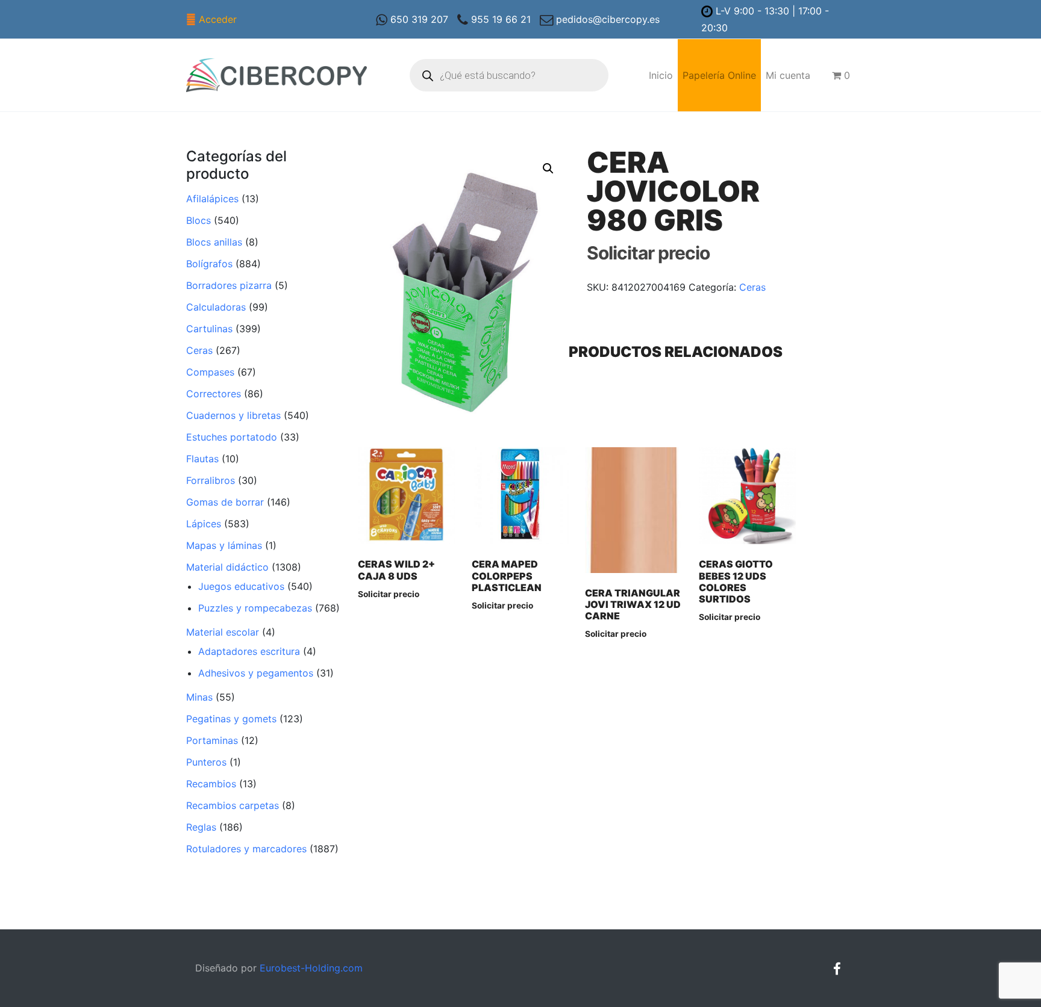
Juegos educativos (241, 586)
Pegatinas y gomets (231, 719)
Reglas (201, 827)
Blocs (198, 220)
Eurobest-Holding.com (311, 968)
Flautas (202, 459)
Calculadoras (216, 307)
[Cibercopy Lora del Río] (276, 75)
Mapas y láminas (224, 545)
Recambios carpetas (232, 805)
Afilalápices (212, 199)
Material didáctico (227, 567)
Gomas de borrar (225, 502)
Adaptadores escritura (249, 651)
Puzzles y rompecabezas (255, 608)
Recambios (211, 784)
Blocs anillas (214, 242)
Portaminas (212, 740)
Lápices (203, 524)
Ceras (199, 350)
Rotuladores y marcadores (246, 849)
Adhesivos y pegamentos (255, 673)
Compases (210, 372)
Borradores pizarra (229, 285)
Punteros (206, 762)
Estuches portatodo (231, 437)
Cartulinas (209, 329)
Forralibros (210, 480)
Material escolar (222, 632)
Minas (199, 697)
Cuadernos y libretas (233, 415)
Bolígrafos (209, 264)
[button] (548, 168)
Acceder (218, 19)
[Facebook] (837, 969)
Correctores (213, 394)
